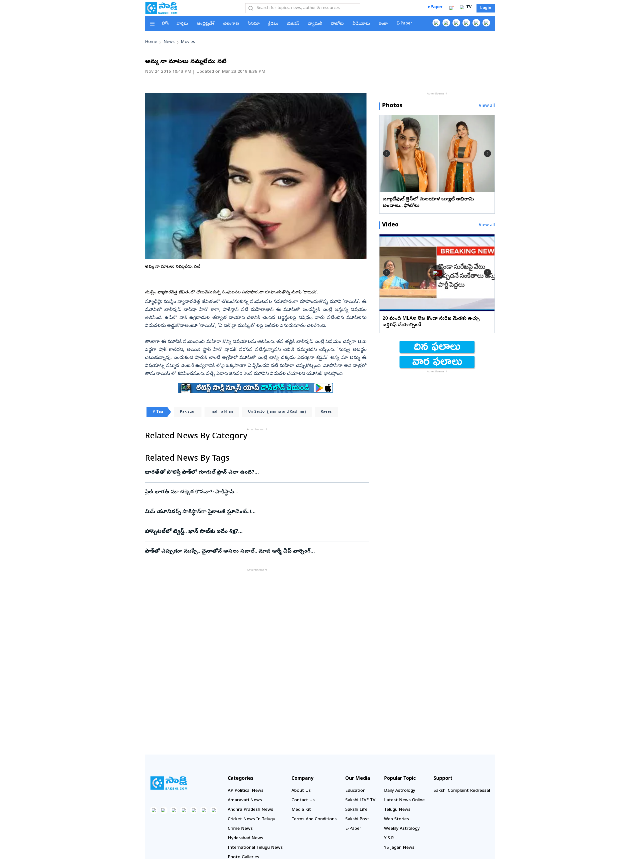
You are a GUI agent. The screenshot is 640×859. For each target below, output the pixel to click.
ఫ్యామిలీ (315, 24)
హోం (165, 23)
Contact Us (303, 800)
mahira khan (221, 411)
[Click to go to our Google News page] (486, 22)
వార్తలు (182, 24)
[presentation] (386, 153)
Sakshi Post (357, 819)
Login (485, 8)
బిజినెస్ (293, 24)
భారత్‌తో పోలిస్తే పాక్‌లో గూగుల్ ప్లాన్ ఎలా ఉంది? (254, 472)
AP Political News (246, 791)
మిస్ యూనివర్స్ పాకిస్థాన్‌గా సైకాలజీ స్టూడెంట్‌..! (255, 512)
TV (468, 7)
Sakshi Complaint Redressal (462, 791)
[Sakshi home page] (169, 783)
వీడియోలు (361, 24)
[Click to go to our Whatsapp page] (446, 22)
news (169, 42)
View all (487, 106)
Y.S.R (389, 838)
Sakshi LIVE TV (360, 800)
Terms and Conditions (314, 819)
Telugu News (397, 810)
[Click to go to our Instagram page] (466, 22)
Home (151, 42)
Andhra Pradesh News (250, 810)
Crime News (240, 829)
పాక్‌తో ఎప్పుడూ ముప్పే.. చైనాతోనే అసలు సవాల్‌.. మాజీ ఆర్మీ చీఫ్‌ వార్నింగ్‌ (255, 551)
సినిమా (254, 24)
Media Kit (301, 810)
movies (188, 42)
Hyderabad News (245, 838)
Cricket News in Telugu (251, 819)
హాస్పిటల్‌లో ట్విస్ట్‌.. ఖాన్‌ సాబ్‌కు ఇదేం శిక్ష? (253, 531)
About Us (301, 791)
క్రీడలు (273, 24)
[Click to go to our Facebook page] (436, 22)
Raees (326, 411)
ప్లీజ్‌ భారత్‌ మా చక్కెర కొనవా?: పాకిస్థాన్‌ (248, 492)
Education (355, 791)
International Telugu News (255, 848)
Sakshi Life (356, 810)
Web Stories (396, 819)
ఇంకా (383, 24)
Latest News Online (404, 800)
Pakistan (188, 411)
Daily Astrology (399, 791)
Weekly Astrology (402, 829)
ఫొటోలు (337, 24)
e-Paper (404, 23)
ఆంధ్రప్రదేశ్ (205, 24)
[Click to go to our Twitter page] (456, 22)
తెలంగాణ (231, 24)
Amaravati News (245, 800)
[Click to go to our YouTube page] (476, 22)
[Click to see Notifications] (451, 8)
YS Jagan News (399, 848)
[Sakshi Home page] (161, 7)
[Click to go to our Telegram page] (204, 810)
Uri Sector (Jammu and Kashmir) (277, 411)
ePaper (435, 7)
